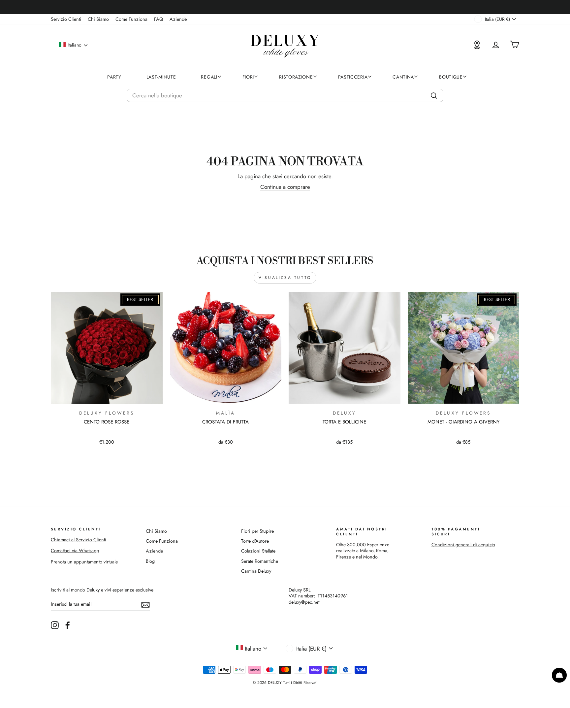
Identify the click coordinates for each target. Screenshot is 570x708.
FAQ (158, 19)
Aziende (178, 19)
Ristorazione (296, 77)
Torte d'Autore (255, 541)
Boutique (451, 77)
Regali (209, 77)
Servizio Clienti (66, 19)
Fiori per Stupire (257, 531)
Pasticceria (353, 77)
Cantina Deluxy (256, 571)
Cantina (403, 77)
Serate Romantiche (259, 561)
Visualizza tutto (285, 278)
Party (114, 77)
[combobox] (285, 95)
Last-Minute (161, 77)
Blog (150, 561)
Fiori (248, 77)
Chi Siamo (98, 19)
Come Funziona (131, 19)
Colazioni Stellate (258, 551)
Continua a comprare (285, 187)
